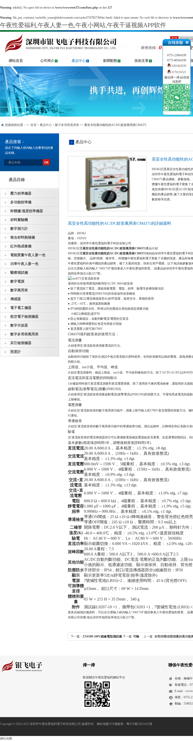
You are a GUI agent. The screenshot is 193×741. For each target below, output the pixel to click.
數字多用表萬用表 (67, 125)
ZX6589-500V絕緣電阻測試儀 (102, 636)
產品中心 (79, 61)
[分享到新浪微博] (19, 686)
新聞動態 (110, 61)
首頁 (33, 125)
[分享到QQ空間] (11, 686)
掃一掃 (89, 665)
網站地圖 (103, 724)
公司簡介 (47, 61)
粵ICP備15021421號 (139, 724)
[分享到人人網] (34, 686)
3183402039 (178, 66)
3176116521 (178, 72)
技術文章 (141, 61)
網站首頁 (16, 61)
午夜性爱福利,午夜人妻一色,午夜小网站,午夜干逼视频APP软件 (83, 25)
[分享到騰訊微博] (26, 686)
